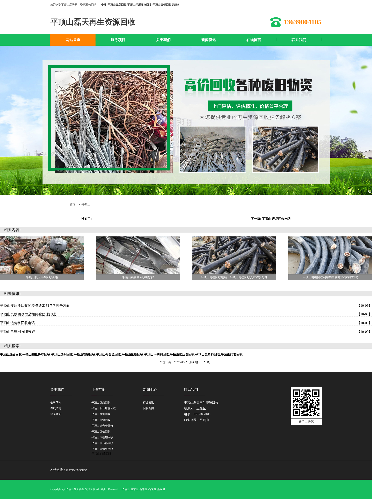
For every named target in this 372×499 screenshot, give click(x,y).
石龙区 (152, 489)
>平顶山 (85, 204)
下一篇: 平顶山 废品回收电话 (271, 218)
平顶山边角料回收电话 (186, 323)
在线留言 (55, 408)
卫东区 (134, 489)
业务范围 (98, 390)
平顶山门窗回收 (101, 453)
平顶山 (125, 489)
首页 (72, 204)
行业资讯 (148, 402)
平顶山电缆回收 (100, 420)
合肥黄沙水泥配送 (77, 470)
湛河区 (161, 489)
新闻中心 (150, 390)
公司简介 (55, 402)
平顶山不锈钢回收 (102, 437)
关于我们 (57, 390)
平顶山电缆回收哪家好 (186, 332)
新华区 (143, 489)
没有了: (86, 218)
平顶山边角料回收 (102, 449)
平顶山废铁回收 (100, 431)
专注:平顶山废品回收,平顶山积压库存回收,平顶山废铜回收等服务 (140, 4)
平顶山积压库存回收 (103, 408)
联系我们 (55, 414)
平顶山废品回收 (100, 402)
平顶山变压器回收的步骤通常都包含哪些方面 (186, 305)
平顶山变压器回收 (102, 443)
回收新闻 (148, 408)
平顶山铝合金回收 (102, 425)
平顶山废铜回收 (100, 414)
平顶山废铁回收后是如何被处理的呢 (186, 314)
